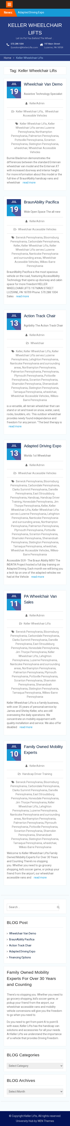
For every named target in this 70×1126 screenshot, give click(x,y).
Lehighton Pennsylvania (43, 359)
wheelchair (20, 148)
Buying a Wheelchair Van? (33, 14)
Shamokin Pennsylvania (26, 383)
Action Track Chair (40, 316)
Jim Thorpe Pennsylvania (31, 652)
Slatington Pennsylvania (43, 144)
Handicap (33, 497)
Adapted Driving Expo (31, 10)
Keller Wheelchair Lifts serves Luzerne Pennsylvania (35, 127)
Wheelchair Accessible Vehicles (37, 229)
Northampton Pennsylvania (39, 367)
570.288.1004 (17, 44)
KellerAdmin (37, 103)
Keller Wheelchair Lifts (29, 111)
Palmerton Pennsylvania (44, 135)
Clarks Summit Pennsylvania (29, 489)
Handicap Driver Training (37, 774)
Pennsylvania (50, 371)
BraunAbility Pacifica (41, 202)
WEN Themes (46, 1121)
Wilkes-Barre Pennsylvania (35, 847)
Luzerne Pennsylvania (43, 660)
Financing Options (20, 957)
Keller (17, 245)
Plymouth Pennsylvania (28, 375)
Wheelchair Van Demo (43, 84)
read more (29, 182)
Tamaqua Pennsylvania (27, 391)
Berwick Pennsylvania (29, 237)
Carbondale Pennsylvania (43, 241)
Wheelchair (37, 343)
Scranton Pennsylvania (43, 379)
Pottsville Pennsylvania (29, 139)
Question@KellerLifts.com (24, 47)
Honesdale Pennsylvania (38, 501)
